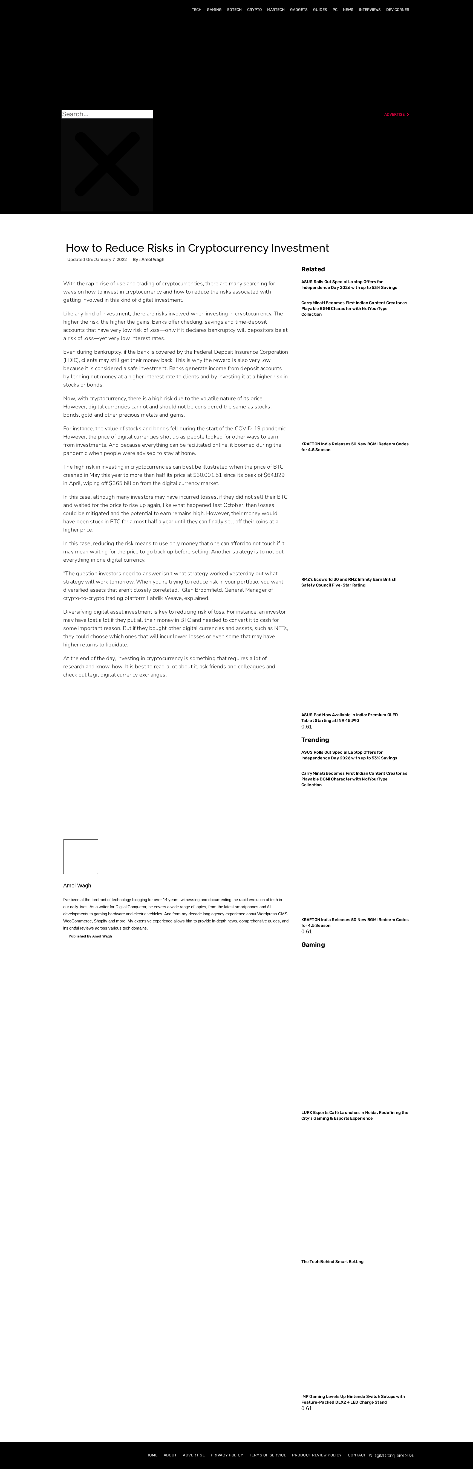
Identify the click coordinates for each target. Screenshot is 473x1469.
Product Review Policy (317, 1455)
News (348, 9)
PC (335, 9)
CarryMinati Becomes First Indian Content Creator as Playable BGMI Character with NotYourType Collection (354, 308)
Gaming (214, 9)
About (170, 1455)
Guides (320, 9)
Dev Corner (397, 9)
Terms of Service (267, 1455)
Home (152, 1455)
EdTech (234, 9)
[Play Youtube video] (176, 747)
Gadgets (299, 9)
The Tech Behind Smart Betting (333, 1261)
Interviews (370, 9)
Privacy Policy (227, 1455)
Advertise (194, 1455)
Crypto (254, 9)
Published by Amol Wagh (90, 936)
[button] (107, 63)
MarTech (276, 9)
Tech (196, 9)
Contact (357, 1455)
